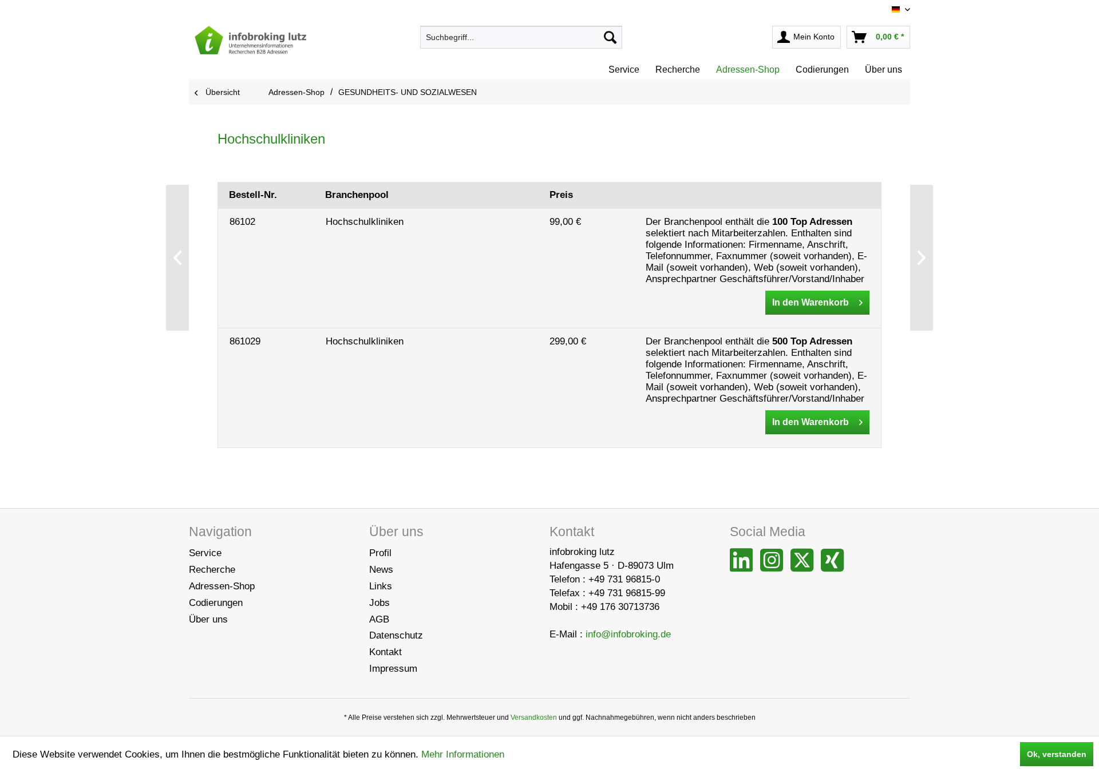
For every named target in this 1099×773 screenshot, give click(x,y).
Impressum (393, 668)
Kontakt (385, 652)
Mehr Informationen (462, 754)
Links (380, 586)
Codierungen (216, 602)
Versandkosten (534, 717)
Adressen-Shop (222, 586)
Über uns (208, 619)
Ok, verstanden (1056, 754)
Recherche (212, 569)
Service (205, 553)
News (381, 569)
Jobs (379, 602)
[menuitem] (521, 37)
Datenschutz (396, 635)
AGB (379, 619)
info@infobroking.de (628, 634)
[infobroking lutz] (250, 40)
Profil (380, 553)
